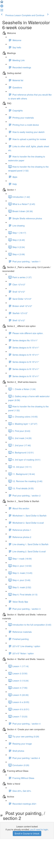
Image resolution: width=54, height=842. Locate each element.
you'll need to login (39, 829)
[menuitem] (2, 6)
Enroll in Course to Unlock (27, 833)
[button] (2, 2)
